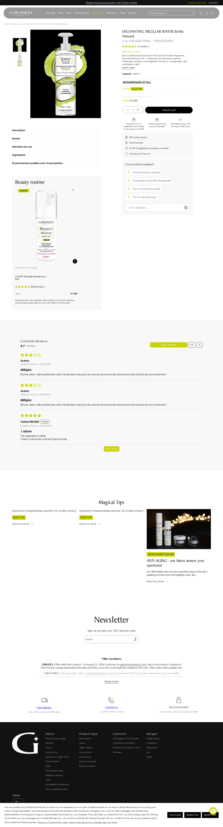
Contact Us (51, 752)
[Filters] (192, 345)
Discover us (112, 13)
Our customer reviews (57, 789)
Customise (175, 814)
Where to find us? (197, 2)
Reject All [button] (192, 815)
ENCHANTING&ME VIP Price (137, 82)
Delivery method (54, 775)
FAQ (48, 779)
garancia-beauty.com (133, 664)
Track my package (55, 738)
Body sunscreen (87, 765)
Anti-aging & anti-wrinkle (126, 738)
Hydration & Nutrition (124, 742)
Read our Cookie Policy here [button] (53, 822)
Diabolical (152, 747)
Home (6, 24)
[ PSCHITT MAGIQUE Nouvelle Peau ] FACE (30, 278)
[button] (118, 822)
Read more (111, 681)
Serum (82, 742)
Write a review (169, 344)
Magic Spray (153, 738)
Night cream (85, 747)
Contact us (111, 707)
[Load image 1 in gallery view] (20, 45)
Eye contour (85, 752)
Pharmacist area (54, 770)
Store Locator (52, 761)
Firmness (117, 752)
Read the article (20, 523)
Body (69, 13)
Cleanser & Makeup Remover (21, 24)
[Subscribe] (135, 639)
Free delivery (44, 707)
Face (60, 13)
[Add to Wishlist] (73, 190)
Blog (123, 13)
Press (48, 765)
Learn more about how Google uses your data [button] (93, 822)
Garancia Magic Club (57, 756)
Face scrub (85, 756)
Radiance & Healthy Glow (127, 747)
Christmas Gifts (82, 13)
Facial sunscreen (88, 761)
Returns (49, 742)
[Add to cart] (75, 261)
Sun (148, 752)
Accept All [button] (210, 815)
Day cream (85, 738)
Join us (49, 747)
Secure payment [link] (178, 707)
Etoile (149, 756)
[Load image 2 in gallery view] (20, 60)
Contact (213, 2)
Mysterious (152, 742)
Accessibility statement (57, 784)
